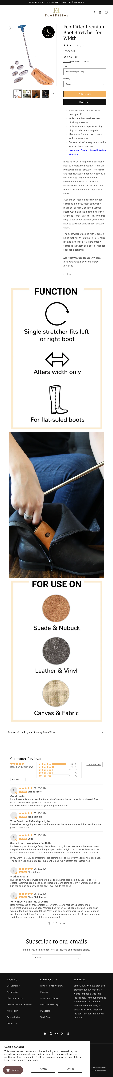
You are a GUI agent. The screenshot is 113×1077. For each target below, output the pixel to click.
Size (65, 66)
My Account (45, 1011)
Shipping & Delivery (49, 998)
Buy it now (84, 102)
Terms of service (99, 1068)
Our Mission (12, 992)
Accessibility (12, 1011)
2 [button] (53, 923)
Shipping (67, 61)
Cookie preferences (98, 1070)
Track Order (45, 1017)
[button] (6, 12)
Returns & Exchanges (50, 1005)
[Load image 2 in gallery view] (36, 94)
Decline (70, 1068)
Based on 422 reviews (21, 767)
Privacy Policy (31, 1060)
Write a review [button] (94, 764)
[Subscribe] (78, 958)
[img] (26, 788)
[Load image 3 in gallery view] (46, 94)
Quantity (66, 78)
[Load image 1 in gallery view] (18, 94)
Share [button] (69, 274)
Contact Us (12, 1023)
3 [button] (56, 923)
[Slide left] (10, 94)
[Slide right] (53, 94)
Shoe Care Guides (15, 998)
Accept (43, 1068)
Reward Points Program (51, 986)
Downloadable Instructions (19, 1005)
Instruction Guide (78, 150)
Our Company (13, 986)
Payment (44, 992)
